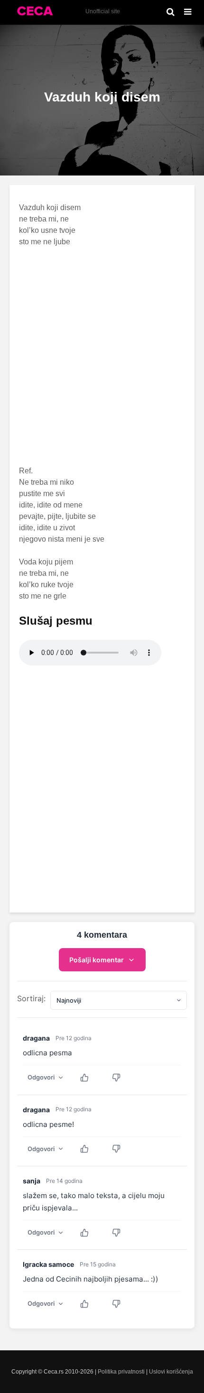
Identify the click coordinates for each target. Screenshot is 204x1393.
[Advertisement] (102, 356)
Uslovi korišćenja (171, 1371)
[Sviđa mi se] (89, 1077)
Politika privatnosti (121, 1371)
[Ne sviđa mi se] (121, 1077)
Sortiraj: (31, 998)
